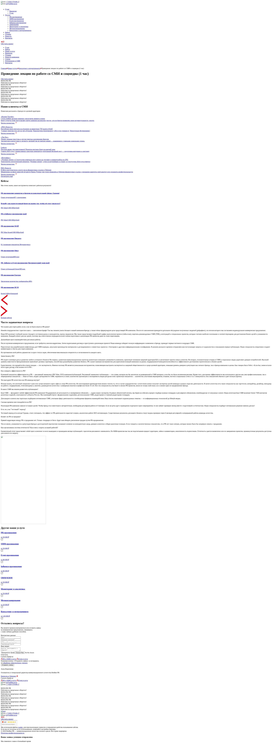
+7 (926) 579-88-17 (12, 2)
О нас (7, 9)
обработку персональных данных (15, 663)
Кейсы (7, 32)
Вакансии (13, 11)
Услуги (7, 15)
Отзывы (8, 34)
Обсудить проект (7, 44)
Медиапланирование (17, 28)
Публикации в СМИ (12, 61)
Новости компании (12, 57)
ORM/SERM (14, 25)
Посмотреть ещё (7, 176)
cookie (20, 727)
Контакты (8, 38)
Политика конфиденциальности (12, 733)
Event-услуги (23, 659)
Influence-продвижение (17, 23)
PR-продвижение (15, 17)
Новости (8, 36)
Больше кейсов (6, 318)
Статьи (7, 59)
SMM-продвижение (16, 19)
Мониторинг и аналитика (18, 26)
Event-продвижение (16, 21)
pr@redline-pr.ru (11, 4)
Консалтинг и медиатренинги (20, 30)
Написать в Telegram (8, 676)
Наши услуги (10, 51)
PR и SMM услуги (9, 659)
